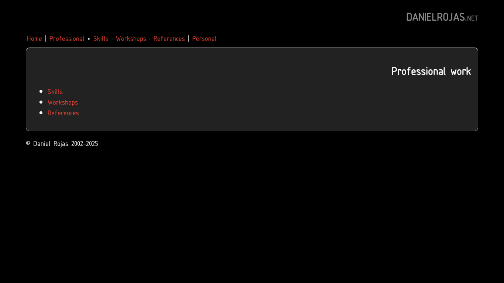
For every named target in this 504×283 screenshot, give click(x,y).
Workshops (131, 37)
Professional (66, 37)
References (169, 37)
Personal (204, 37)
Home (34, 37)
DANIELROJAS (442, 15)
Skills (100, 37)
